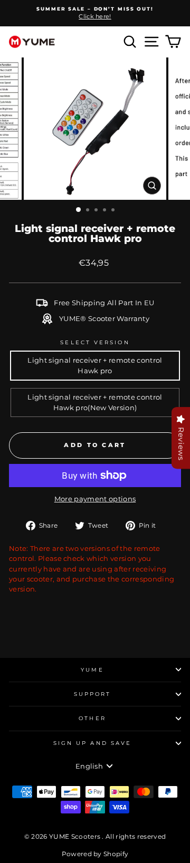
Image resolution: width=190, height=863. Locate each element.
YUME (92, 669)
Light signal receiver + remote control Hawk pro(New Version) (94, 402)
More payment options (95, 499)
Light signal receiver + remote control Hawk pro (94, 365)
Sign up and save (92, 743)
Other (92, 718)
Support (92, 694)
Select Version (94, 342)
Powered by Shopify (95, 854)
